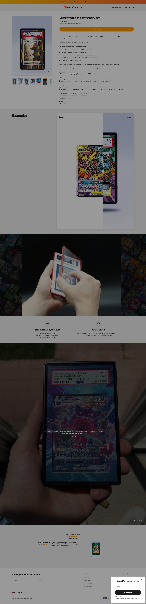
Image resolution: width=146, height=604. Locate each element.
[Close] (141, 579)
